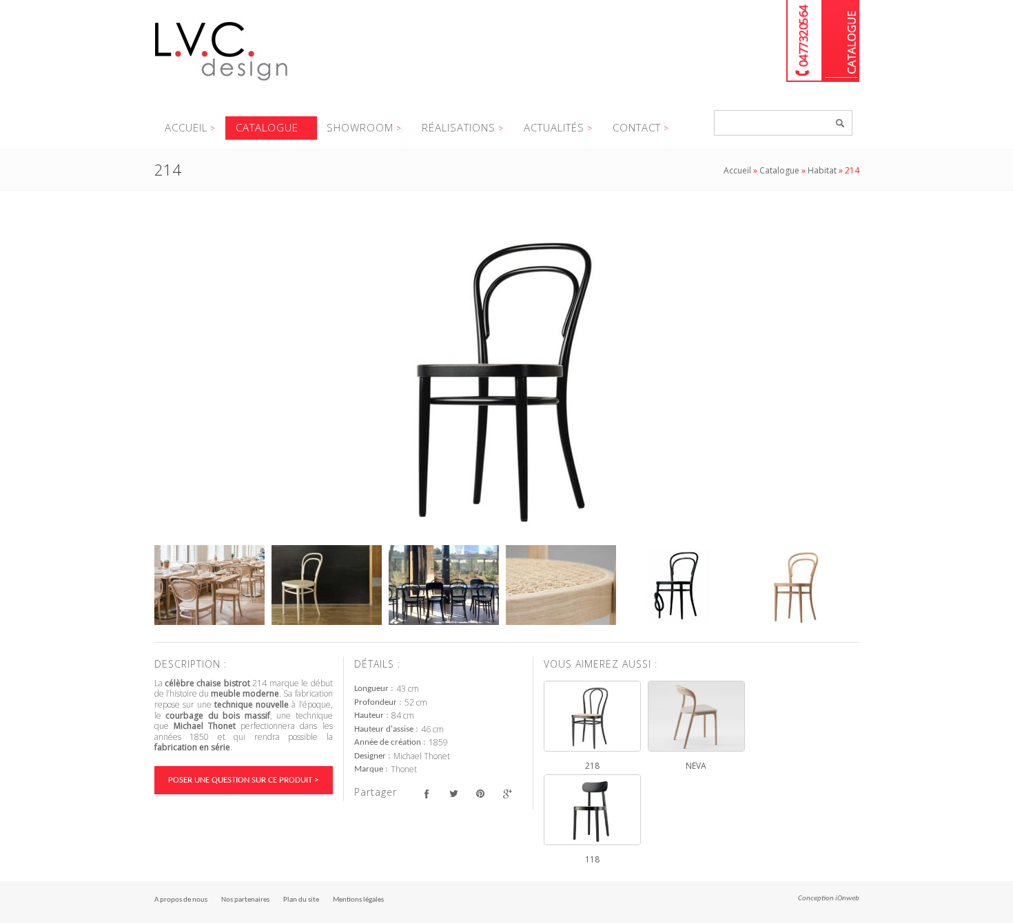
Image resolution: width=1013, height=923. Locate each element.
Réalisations (458, 127)
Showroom (360, 127)
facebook (427, 794)
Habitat (822, 170)
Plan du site (301, 900)
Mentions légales (358, 900)
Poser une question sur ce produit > (243, 780)
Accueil (186, 127)
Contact (637, 127)
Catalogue (841, 41)
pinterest (480, 794)
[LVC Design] (221, 82)
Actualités (554, 127)
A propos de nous (180, 900)
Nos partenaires (245, 900)
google (507, 794)
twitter (454, 794)
